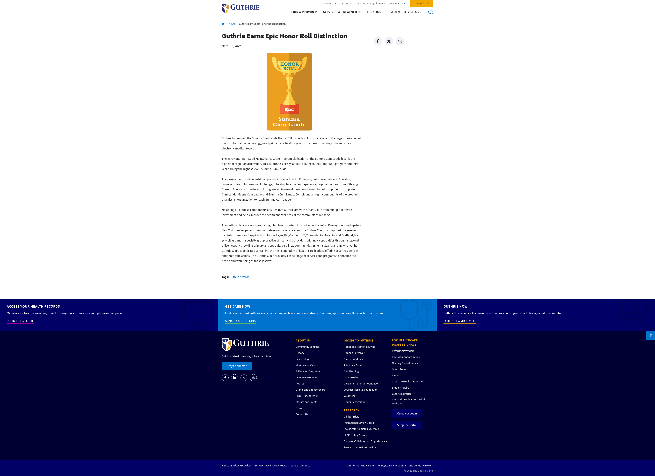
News (232, 23)
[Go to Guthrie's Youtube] (253, 377)
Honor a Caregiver (354, 352)
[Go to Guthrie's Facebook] (225, 377)
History (300, 352)
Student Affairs (400, 387)
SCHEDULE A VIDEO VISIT (459, 321)
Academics (396, 3)
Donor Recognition (355, 402)
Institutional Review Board (359, 422)
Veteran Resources (306, 377)
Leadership (302, 359)
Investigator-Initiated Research (361, 428)
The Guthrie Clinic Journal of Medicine (408, 401)
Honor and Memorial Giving (359, 346)
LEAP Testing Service (355, 435)
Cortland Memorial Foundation (361, 383)
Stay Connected (237, 366)
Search (430, 11)
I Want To (420, 3)
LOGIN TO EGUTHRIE (20, 321)
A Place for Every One (308, 371)
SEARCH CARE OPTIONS (240, 321)
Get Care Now (237, 306)
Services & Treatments (342, 12)
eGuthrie (346, 3)
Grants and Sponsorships (310, 389)
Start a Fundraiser (354, 359)
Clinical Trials (351, 416)
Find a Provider (304, 12)
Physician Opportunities (406, 357)
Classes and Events (306, 402)
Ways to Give (351, 377)
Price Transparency (307, 395)
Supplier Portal (407, 425)
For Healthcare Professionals (405, 342)
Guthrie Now (455, 306)
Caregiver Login (407, 413)
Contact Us (302, 414)
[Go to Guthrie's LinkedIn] (234, 377)
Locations (375, 12)
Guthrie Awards (239, 277)
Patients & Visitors (405, 12)
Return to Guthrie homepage (240, 8)
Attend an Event (353, 365)
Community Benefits (307, 346)
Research (352, 410)
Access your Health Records (33, 306)
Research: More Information (360, 447)
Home (223, 23)
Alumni (396, 375)
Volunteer (349, 395)
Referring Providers (403, 350)
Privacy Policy (263, 465)
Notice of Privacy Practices (237, 465)
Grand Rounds (400, 369)
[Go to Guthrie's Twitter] (244, 377)
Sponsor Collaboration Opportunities (365, 441)
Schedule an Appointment (370, 3)
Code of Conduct (300, 465)
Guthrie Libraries (401, 393)
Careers (328, 3)
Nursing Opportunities (405, 363)
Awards (300, 383)
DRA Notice (280, 465)
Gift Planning (351, 371)
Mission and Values (307, 365)
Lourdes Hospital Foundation (360, 389)
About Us (303, 340)
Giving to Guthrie (358, 340)
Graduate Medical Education (408, 381)
